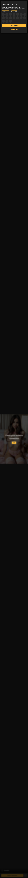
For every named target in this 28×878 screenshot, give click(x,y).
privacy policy (14, 10)
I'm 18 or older (14, 25)
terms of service (5, 10)
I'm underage (14, 29)
